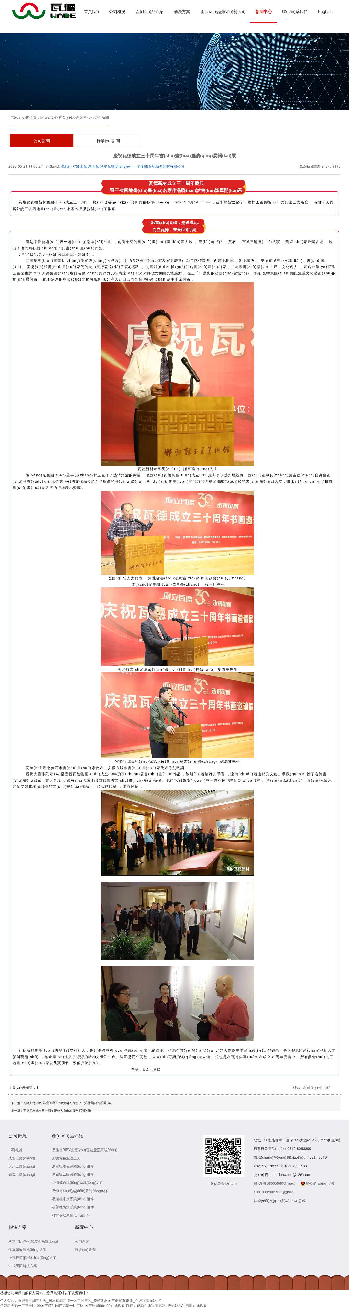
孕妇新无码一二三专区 (18, 1305)
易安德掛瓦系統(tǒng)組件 (73, 1166)
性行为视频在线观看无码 (145, 1305)
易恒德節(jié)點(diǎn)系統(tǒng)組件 (80, 1190)
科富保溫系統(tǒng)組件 (71, 1215)
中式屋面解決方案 (22, 1265)
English (325, 11)
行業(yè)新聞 (108, 140)
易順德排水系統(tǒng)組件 (73, 1198)
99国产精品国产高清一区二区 (60, 1305)
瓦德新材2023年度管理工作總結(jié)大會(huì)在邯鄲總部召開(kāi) (68, 1102)
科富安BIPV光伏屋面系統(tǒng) (33, 1241)
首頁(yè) (91, 11)
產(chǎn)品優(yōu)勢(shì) (222, 11)
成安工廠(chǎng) (21, 1157)
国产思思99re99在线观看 (105, 1305)
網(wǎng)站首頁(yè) (56, 117)
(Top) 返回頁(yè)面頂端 (312, 1087)
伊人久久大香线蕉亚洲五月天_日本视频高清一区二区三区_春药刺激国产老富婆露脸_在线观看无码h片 (81, 1300)
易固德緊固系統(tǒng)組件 (73, 1174)
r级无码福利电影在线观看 (186, 1305)
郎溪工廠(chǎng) (21, 1174)
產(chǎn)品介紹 (150, 11)
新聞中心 (263, 11)
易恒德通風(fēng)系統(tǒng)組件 (77, 1182)
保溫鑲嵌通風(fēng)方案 (27, 1249)
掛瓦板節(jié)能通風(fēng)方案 (32, 1257)
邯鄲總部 (15, 1149)
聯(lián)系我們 (295, 11)
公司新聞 (102, 117)
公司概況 (117, 11)
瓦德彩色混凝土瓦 (66, 1157)
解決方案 (182, 11)
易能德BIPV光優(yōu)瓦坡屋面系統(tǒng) (84, 1149)
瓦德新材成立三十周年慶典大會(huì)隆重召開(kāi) (57, 1110)
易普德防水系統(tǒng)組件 (73, 1206)
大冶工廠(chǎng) (21, 1166)
